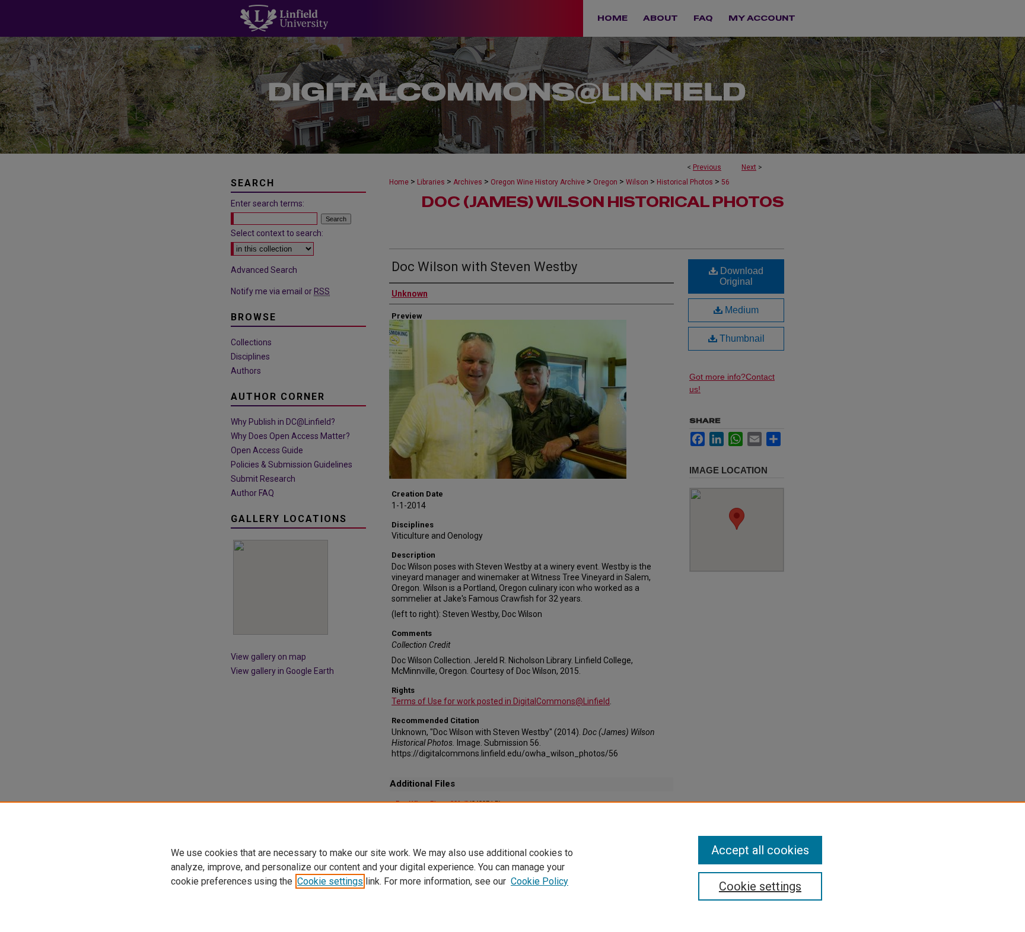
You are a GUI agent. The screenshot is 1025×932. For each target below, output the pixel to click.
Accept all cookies (760, 850)
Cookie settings (330, 881)
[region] (512, 866)
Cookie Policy (539, 881)
